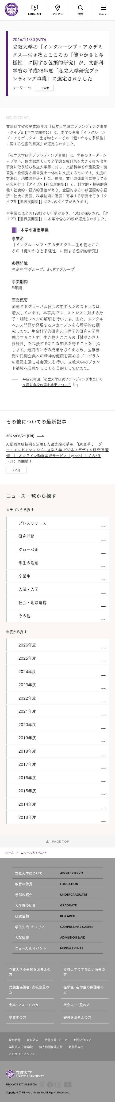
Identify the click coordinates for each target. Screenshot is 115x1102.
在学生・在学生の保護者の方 (83, 989)
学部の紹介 (23, 894)
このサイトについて (22, 1054)
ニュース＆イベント (34, 852)
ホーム (9, 852)
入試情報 (22, 937)
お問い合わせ (82, 1040)
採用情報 (15, 1040)
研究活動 (22, 915)
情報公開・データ (56, 1040)
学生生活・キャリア (30, 926)
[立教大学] (11, 10)
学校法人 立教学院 (21, 1047)
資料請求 (33, 1040)
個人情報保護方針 (51, 1047)
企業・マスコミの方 (24, 1004)
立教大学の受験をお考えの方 (30, 972)
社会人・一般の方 (76, 1004)
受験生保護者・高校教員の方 (29, 989)
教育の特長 (23, 883)
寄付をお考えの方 (77, 1017)
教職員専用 (76, 1047)
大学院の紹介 (25, 905)
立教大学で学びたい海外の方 (84, 972)
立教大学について (29, 873)
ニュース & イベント (30, 948)
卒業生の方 (17, 1017)
